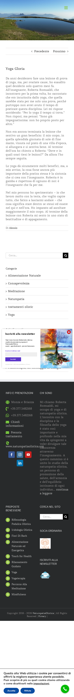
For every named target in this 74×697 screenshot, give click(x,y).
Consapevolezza (18, 283)
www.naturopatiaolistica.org (25, 446)
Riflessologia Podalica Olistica (21, 522)
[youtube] (28, 454)
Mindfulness (19, 594)
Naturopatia (16, 299)
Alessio (13, 228)
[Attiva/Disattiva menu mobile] (66, 8)
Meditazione (16, 291)
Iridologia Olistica (22, 530)
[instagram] (20, 454)
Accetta (11, 690)
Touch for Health (21, 556)
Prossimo (59, 51)
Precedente (41, 51)
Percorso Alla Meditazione (19, 586)
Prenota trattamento (14, 434)
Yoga (11, 314)
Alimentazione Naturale (24, 275)
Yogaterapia (18, 578)
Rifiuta (27, 690)
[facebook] (11, 454)
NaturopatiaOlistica (43, 613)
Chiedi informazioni (15, 424)
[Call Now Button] (65, 689)
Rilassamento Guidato (19, 564)
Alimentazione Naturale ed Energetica (20, 546)
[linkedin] (20, 463)
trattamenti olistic (20, 307)
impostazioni (41, 683)
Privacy (42, 616)
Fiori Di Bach (19, 535)
